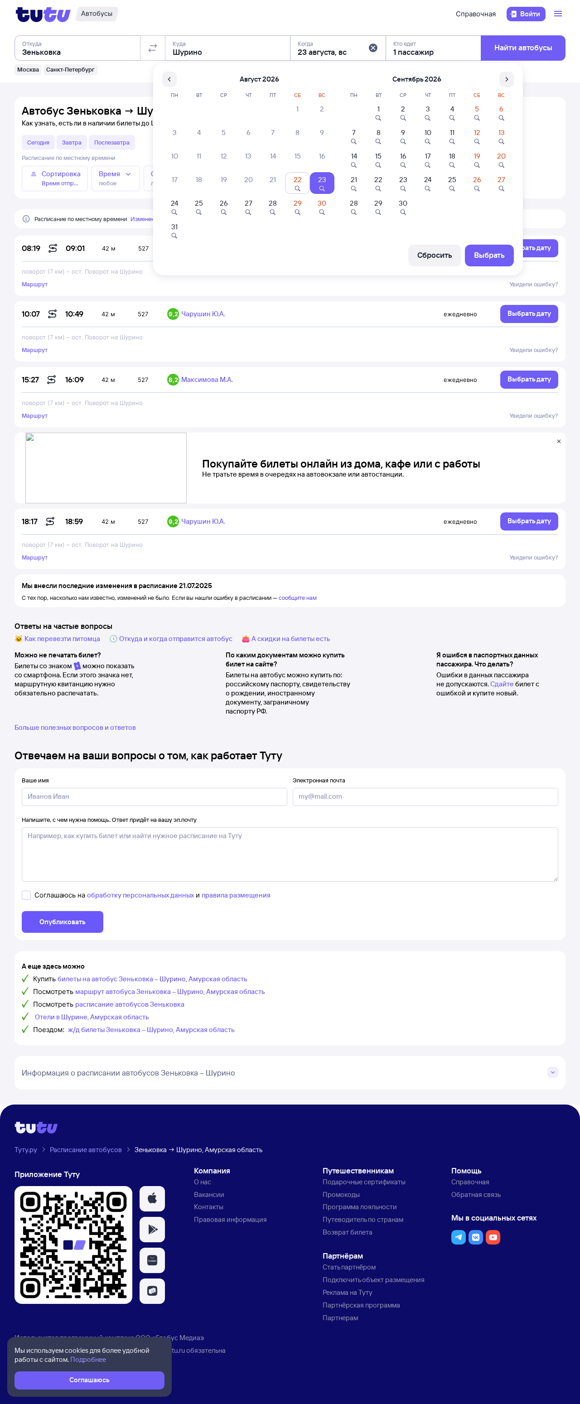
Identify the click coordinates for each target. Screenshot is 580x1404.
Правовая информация (230, 1219)
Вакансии (209, 1194)
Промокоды (341, 1194)
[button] (373, 48)
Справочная (476, 14)
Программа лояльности (360, 1206)
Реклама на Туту (347, 1292)
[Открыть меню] (559, 14)
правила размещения (236, 895)
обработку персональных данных (140, 895)
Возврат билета (347, 1232)
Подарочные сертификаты (364, 1181)
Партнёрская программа (361, 1305)
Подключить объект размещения (374, 1279)
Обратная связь (476, 1194)
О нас (202, 1181)
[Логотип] (43, 14)
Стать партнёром (349, 1267)
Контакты (208, 1206)
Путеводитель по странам (363, 1219)
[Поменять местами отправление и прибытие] (152, 48)
